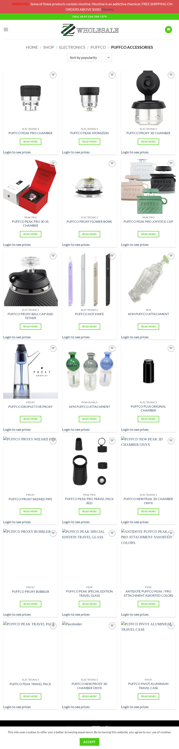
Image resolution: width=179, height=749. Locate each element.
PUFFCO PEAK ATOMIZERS (89, 133)
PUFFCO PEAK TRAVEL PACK (30, 684)
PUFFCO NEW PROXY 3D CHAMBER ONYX (89, 686)
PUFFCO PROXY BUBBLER (30, 591)
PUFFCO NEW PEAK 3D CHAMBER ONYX (148, 501)
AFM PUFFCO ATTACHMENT (148, 314)
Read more (30, 141)
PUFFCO (98, 47)
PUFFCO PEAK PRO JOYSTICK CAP (148, 221)
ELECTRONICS (72, 47)
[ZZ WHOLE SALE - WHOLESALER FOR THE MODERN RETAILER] (89, 29)
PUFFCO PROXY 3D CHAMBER (148, 133)
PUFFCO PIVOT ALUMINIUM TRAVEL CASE (148, 686)
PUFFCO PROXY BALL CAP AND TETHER (30, 316)
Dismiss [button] (108, 9)
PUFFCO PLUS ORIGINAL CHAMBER (148, 408)
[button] (6, 29)
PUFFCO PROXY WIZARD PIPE (30, 499)
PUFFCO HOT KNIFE (89, 314)
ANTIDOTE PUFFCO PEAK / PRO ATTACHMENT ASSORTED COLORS (148, 593)
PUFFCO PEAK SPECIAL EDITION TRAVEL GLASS (89, 593)
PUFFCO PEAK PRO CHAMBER (30, 133)
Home (32, 47)
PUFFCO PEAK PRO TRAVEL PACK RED (89, 501)
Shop (48, 47)
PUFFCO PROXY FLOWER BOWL (89, 221)
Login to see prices (17, 152)
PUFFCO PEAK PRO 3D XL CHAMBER (30, 224)
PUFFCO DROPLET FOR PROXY (30, 406)
